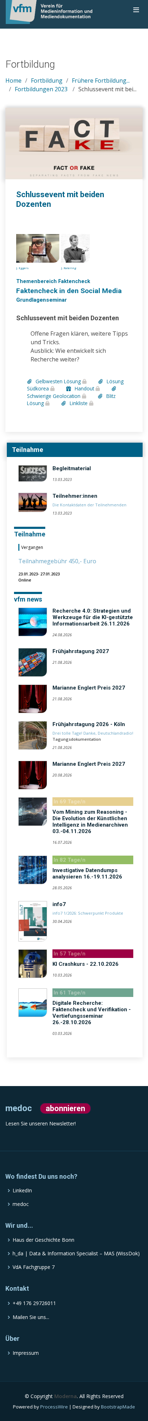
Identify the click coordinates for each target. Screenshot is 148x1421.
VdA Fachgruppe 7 (34, 1267)
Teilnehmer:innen (74, 496)
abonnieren (65, 1108)
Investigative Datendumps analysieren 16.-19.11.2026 (87, 873)
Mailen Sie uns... (31, 1317)
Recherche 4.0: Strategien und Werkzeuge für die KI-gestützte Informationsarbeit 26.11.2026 (92, 617)
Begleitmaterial (71, 468)
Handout (84, 388)
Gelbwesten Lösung (58, 381)
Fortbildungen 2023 (41, 89)
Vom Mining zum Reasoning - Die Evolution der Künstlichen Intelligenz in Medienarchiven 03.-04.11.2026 (90, 821)
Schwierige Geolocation (54, 396)
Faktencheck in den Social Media (69, 291)
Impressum (26, 1353)
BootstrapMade (118, 1406)
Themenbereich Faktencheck (53, 281)
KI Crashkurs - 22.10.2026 (85, 964)
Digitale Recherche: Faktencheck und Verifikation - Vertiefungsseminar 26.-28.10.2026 (91, 1013)
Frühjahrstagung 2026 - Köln (88, 724)
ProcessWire (54, 1406)
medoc (21, 1204)
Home (13, 80)
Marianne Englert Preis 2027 (88, 688)
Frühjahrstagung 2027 (80, 651)
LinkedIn (22, 1190)
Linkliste (78, 403)
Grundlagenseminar (41, 300)
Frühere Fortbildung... (101, 80)
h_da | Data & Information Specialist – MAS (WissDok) (76, 1253)
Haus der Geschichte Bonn (43, 1239)
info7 (59, 904)
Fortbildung (47, 80)
